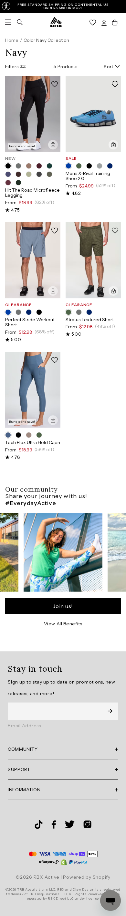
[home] (56, 22)
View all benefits (63, 624)
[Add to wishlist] (54, 84)
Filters (11, 66)
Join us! (63, 606)
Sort (108, 66)
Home (11, 40)
